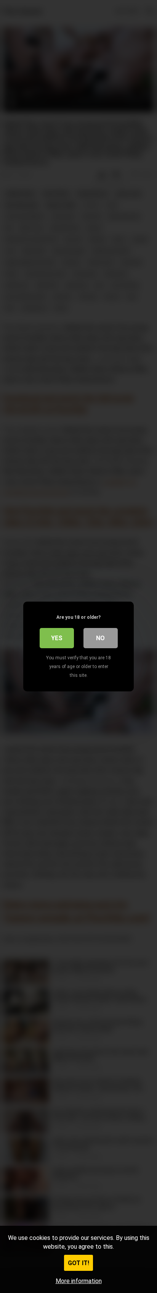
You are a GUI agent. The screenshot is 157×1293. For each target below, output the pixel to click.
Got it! (78, 1263)
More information (79, 1281)
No (100, 638)
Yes (56, 638)
